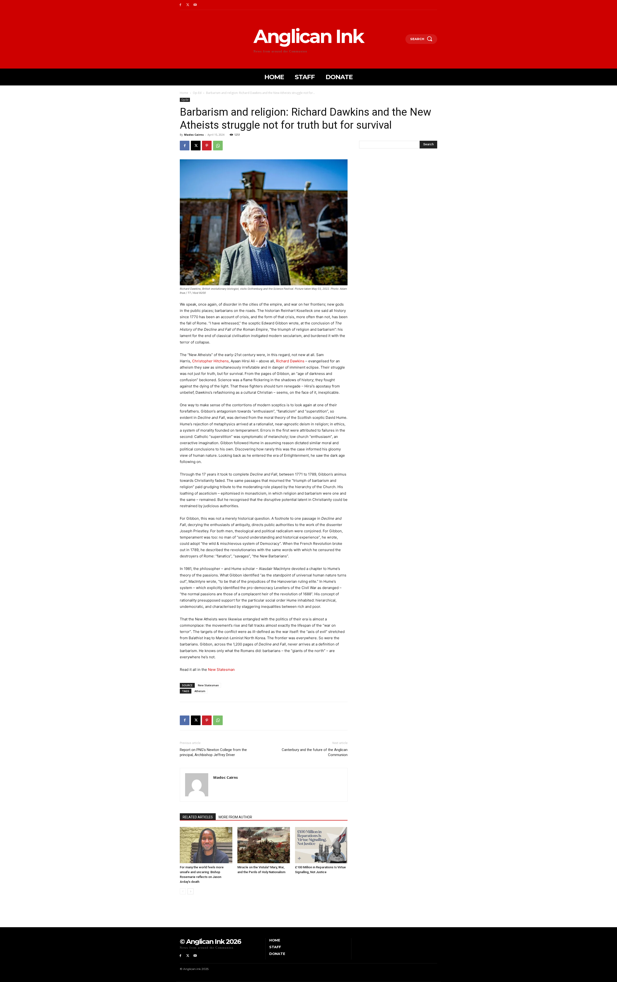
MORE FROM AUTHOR (235, 817)
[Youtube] (195, 4)
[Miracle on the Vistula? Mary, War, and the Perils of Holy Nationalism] (263, 845)
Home (184, 93)
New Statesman (221, 669)
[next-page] (191, 891)
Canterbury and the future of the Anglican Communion (315, 752)
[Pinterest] (207, 145)
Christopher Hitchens (210, 361)
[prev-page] (183, 891)
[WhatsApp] (218, 145)
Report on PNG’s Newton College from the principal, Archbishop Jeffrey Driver (213, 752)
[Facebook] (180, 4)
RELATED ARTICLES (198, 817)
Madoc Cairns (194, 134)
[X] (187, 4)
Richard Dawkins (290, 361)
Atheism (199, 691)
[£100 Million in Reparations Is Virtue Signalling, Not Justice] (321, 845)
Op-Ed (197, 93)
